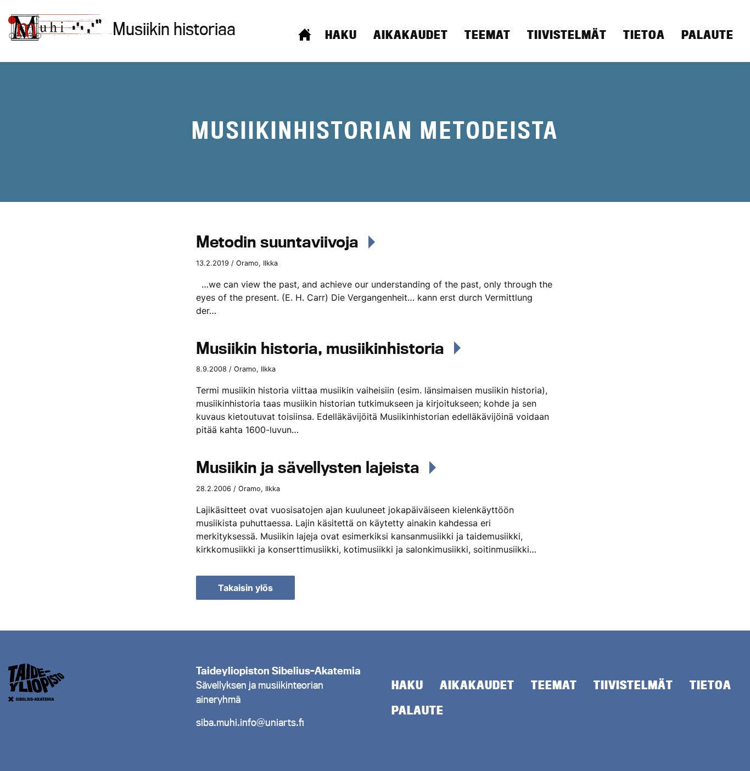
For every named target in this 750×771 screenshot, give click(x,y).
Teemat (487, 34)
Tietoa (644, 34)
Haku (341, 34)
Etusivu (305, 34)
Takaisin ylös (245, 587)
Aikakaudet (410, 34)
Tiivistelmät (567, 34)
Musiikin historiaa (174, 29)
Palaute (707, 34)
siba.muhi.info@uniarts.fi (250, 722)
